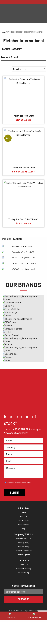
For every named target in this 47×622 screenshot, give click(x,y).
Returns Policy (23, 546)
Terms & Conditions (23, 551)
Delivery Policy (23, 542)
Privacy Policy (23, 572)
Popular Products (12, 238)
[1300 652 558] (35, 613)
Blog (23, 529)
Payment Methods (23, 538)
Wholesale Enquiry (23, 568)
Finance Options (23, 555)
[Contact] (11, 613)
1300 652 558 (22, 429)
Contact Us (23, 564)
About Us (23, 516)
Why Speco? (23, 524)
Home (3, 32)
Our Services (23, 520)
